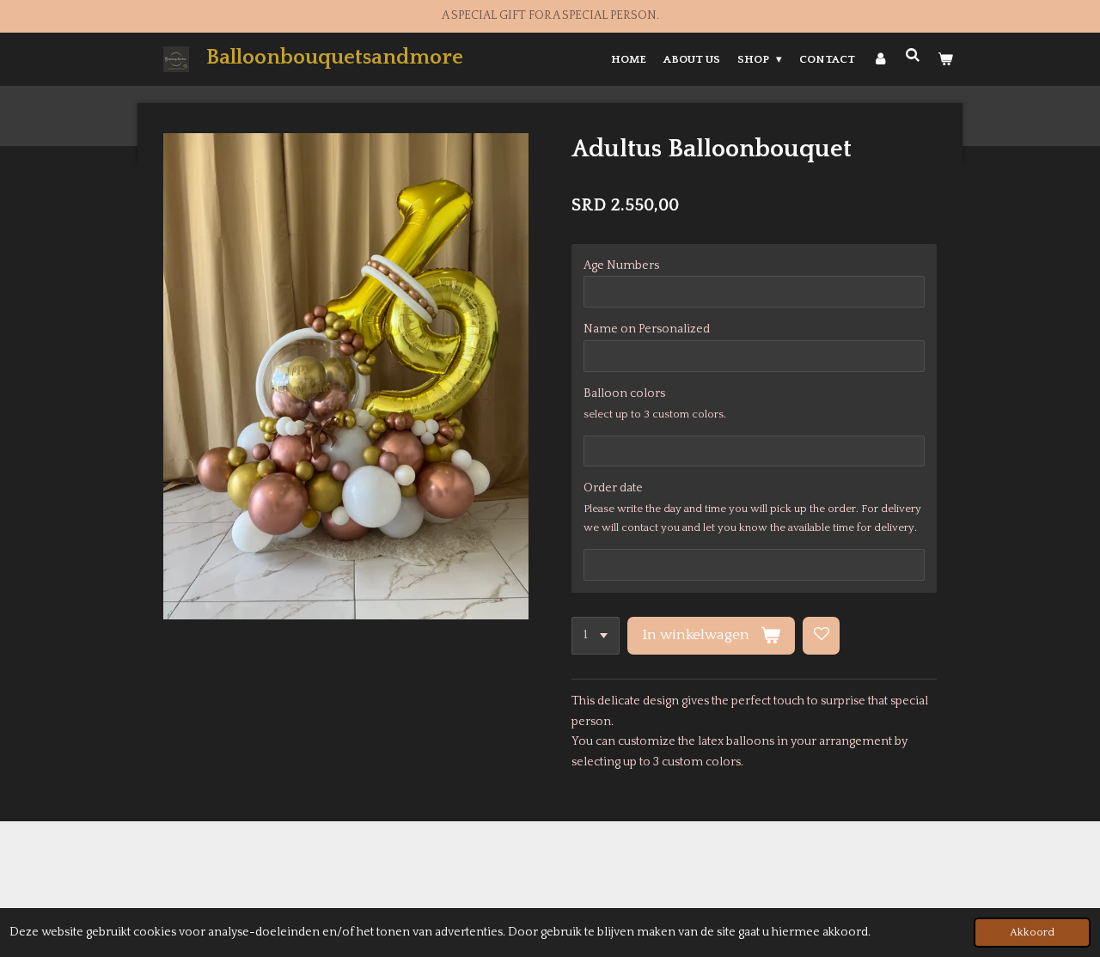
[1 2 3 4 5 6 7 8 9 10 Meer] (595, 636)
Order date (613, 488)
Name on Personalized (647, 329)
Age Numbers (621, 265)
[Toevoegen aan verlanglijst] (821, 636)
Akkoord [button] (1032, 932)
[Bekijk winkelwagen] (946, 59)
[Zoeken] (913, 56)
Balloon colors (624, 393)
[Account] (880, 59)
